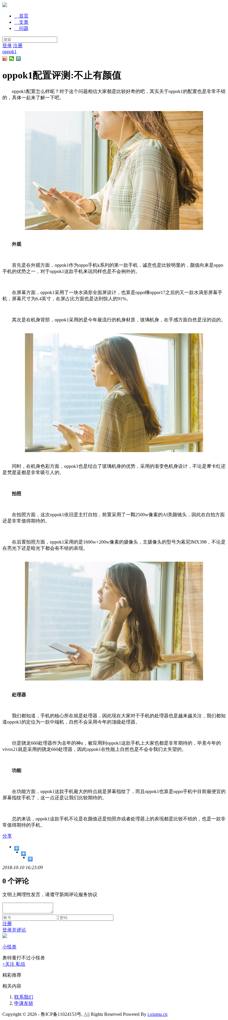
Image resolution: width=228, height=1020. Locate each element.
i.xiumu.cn (157, 1014)
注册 (18, 45)
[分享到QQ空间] (18, 58)
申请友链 (23, 1003)
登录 (7, 45)
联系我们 (23, 997)
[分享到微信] (11, 58)
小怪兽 (9, 946)
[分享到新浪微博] (4, 58)
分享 (7, 836)
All (87, 1014)
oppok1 (9, 51)
